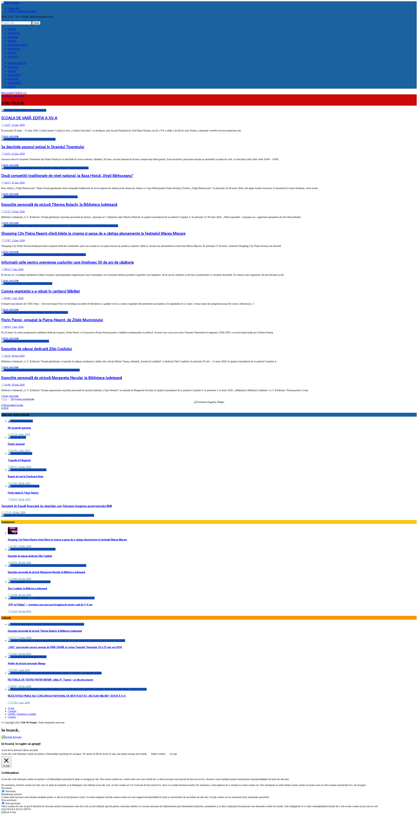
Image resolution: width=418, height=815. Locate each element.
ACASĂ (12, 29)
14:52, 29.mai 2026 (13, 355)
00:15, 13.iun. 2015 (19, 466)
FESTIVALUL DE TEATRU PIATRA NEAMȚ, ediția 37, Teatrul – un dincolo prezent (50, 679)
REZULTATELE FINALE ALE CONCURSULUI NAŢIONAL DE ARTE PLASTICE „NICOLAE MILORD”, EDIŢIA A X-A (67, 695)
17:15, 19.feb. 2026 (13, 512)
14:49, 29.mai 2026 (13, 384)
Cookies (12, 711)
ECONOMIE (14, 75)
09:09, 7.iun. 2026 (12, 298)
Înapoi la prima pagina (12, 95)
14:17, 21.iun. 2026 (13, 182)
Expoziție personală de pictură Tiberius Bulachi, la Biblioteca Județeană (59, 204)
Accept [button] (173, 753)
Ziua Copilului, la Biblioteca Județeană (27, 588)
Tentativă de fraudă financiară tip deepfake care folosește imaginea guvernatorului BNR (56, 506)
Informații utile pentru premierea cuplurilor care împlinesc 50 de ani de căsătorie (67, 261)
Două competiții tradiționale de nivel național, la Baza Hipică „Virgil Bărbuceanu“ (67, 175)
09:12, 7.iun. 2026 (12, 269)
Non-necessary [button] (9, 800)
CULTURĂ (13, 79)
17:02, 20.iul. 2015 (19, 483)
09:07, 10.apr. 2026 (19, 686)
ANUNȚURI (14, 49)
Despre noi (13, 8)
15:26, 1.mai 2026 (19, 670)
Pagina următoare (24, 399)
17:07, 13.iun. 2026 (13, 240)
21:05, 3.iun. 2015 (19, 450)
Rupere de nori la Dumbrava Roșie (25, 476)
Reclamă (7, 92)
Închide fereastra (11, 737)
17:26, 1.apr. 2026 (19, 702)
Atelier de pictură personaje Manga (26, 663)
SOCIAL (12, 71)
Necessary (10, 791)
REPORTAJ (14, 33)
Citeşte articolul (10, 136)
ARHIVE (12, 41)
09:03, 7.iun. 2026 (12, 327)
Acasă (11, 708)
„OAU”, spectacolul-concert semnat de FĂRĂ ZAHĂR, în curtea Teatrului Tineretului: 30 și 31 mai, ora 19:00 (65, 647)
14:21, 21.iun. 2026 (13, 153)
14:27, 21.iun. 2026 (13, 125)
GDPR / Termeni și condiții (22, 11)
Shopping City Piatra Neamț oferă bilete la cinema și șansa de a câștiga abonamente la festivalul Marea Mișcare (93, 233)
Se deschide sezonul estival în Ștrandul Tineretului (42, 146)
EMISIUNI (13, 37)
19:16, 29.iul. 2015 (19, 499)
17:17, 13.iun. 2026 (13, 211)
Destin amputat (16, 444)
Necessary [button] (6, 788)
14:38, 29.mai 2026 (19, 595)
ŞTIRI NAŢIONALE (18, 45)
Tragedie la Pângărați (19, 460)
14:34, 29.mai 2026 (19, 611)
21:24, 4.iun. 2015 (19, 434)
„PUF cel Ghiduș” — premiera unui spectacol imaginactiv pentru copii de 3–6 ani (50, 604)
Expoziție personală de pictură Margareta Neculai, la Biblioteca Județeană (61, 377)
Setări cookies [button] (158, 753)
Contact (12, 717)
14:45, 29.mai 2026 (19, 653)
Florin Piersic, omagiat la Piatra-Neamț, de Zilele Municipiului (52, 319)
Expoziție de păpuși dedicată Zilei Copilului (36, 348)
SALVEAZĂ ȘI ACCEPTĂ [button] (16, 809)
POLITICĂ (13, 67)
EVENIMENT (15, 83)
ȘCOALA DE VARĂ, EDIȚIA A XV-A (29, 117)
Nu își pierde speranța (19, 427)
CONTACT (13, 57)
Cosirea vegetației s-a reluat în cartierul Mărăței (40, 290)
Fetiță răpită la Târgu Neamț (23, 492)
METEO (12, 53)
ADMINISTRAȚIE (17, 63)
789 (12, 399)
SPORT (12, 87)
